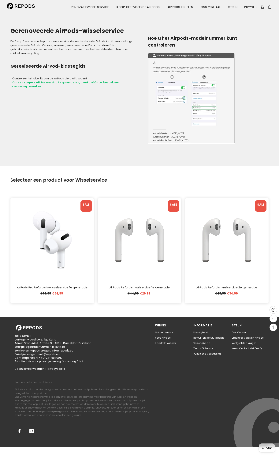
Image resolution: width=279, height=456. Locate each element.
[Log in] (262, 7)
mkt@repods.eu (49, 354)
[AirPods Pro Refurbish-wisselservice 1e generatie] (52, 240)
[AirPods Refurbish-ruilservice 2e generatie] (226, 240)
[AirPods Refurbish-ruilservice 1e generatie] (139, 240)
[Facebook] (19, 431)
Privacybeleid (56, 369)
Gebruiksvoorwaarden (29, 369)
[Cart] (269, 7)
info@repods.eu (62, 350)
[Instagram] (31, 431)
